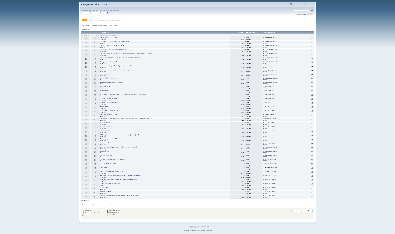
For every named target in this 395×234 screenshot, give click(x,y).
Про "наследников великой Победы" (110, 139)
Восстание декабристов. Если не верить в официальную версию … (119, 179)
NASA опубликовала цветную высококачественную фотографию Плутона (121, 135)
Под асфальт (104, 187)
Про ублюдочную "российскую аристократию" (113, 49)
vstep (105, 39)
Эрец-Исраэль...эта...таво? (108, 163)
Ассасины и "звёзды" (106, 191)
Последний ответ (269, 32)
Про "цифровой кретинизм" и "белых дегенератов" (115, 41)
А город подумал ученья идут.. (109, 114)
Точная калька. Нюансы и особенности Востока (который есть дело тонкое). (122, 70)
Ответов (241, 32)
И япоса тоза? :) (105, 86)
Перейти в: (291, 210)
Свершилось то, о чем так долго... (110, 110)
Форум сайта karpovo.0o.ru (96, 4)
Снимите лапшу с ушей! (107, 127)
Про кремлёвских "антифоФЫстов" (110, 62)
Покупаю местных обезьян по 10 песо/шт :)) (113, 159)
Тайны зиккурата (105, 122)
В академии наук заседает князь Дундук (111, 82)
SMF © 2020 (197, 226)
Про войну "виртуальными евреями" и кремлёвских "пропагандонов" (120, 58)
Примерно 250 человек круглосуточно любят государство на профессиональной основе (126, 54)
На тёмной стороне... (106, 74)
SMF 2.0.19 (190, 226)
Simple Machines (205, 226)
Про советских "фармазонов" (108, 98)
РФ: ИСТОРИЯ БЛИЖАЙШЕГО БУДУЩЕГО (112, 45)
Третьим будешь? (105, 90)
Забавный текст (104, 151)
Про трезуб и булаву (106, 155)
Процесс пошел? (105, 131)
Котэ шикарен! (104, 143)
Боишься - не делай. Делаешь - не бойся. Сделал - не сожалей (118, 147)
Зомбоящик (103, 167)
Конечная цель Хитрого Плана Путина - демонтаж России (117, 66)
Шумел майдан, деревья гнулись (109, 78)
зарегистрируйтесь (114, 10)
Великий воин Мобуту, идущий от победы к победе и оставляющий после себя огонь (125, 118)
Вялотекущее (104, 106)
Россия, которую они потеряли (109, 37)
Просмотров (250, 32)
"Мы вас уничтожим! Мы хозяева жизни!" (112, 171)
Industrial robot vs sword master (109, 102)
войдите (105, 10)
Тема (102, 32)
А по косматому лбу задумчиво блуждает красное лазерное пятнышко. (121, 175)
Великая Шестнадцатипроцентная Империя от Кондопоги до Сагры (120, 195)
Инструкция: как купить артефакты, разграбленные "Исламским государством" (123, 94)
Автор (107, 32)
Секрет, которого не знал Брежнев (110, 183)
